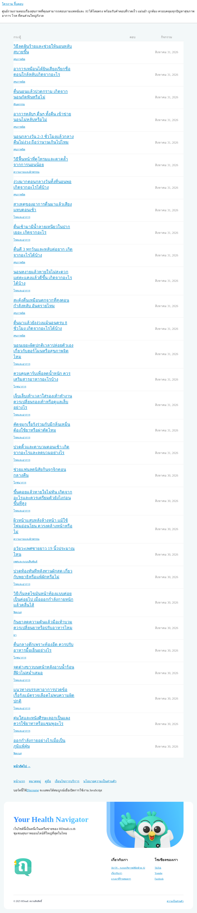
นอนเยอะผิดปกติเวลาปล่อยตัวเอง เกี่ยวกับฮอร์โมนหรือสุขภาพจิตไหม (43, 351)
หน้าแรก (19, 781)
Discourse (33, 790)
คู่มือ (48, 781)
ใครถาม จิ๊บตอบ (12, 4)
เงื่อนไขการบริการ (67, 781)
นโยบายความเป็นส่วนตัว (99, 781)
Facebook (159, 879)
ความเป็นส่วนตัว (175, 901)
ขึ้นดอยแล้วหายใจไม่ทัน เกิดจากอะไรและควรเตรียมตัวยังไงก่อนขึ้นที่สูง (42, 498)
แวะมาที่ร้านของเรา (121, 879)
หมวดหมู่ (35, 781)
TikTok (158, 868)
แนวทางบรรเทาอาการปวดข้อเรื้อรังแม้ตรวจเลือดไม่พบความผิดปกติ (43, 695)
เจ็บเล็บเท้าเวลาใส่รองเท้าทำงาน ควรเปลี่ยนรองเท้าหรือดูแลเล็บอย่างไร (42, 402)
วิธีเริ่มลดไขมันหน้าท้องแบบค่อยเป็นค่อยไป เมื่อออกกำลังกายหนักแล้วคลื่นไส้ (43, 599)
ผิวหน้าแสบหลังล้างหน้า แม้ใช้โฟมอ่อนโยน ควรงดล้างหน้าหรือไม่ (42, 526)
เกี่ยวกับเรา (116, 873)
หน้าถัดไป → (22, 766)
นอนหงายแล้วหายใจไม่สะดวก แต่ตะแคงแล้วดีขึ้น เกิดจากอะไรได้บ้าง (42, 278)
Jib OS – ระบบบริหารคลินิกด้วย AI (128, 868)
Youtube (158, 873)
